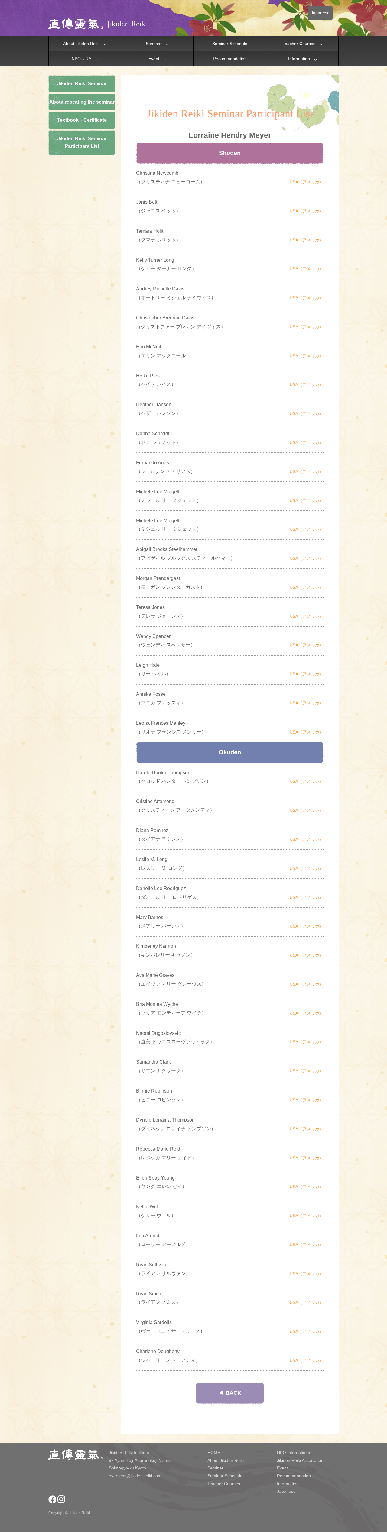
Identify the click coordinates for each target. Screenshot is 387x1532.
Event (153, 58)
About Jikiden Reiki (81, 43)
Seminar (154, 43)
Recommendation (230, 58)
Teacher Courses (299, 43)
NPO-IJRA (81, 58)
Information (299, 58)
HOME (213, 1452)
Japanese (320, 12)
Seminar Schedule (229, 43)
